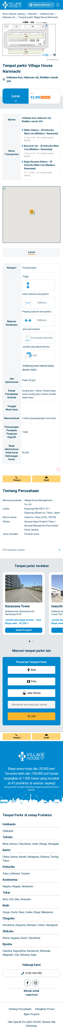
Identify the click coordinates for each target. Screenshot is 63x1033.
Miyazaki (45, 950)
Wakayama (47, 912)
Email (46, 480)
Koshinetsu (10, 879)
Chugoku (9, 918)
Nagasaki (8, 954)
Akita (5, 843)
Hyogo (6, 912)
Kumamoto (33, 950)
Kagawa (15, 938)
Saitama (44, 856)
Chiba (6, 856)
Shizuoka (25, 899)
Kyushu (7, 944)
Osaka (28, 912)
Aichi (5, 899)
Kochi (24, 938)
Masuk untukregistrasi (31, 992)
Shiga (36, 912)
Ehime (6, 938)
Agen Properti (31, 1014)
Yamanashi (27, 886)
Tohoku (8, 837)
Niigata (16, 886)
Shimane (31, 925)
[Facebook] (27, 982)
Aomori (13, 843)
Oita (16, 954)
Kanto (6, 850)
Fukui (6, 873)
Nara (21, 912)
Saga (33, 954)
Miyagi (43, 843)
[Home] (31, 756)
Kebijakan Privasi (45, 1009)
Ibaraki (22, 856)
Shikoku (8, 931)
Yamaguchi (52, 925)
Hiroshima (8, 925)
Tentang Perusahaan (20, 1009)
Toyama (25, 873)
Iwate (35, 843)
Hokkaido (9, 824)
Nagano (7, 886)
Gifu (11, 899)
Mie (17, 899)
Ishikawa (15, 873)
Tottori (41, 925)
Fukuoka (7, 950)
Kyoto (14, 912)
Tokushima (34, 938)
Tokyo (6, 860)
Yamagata (53, 843)
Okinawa (24, 954)
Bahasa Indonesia (41, 5)
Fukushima (25, 843)
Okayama (20, 925)
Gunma (14, 856)
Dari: (32, 93)
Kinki (6, 905)
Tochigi (54, 856)
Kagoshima (19, 950)
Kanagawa (33, 856)
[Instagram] (35, 982)
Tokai (6, 892)
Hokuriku (9, 866)
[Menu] (57, 4)
